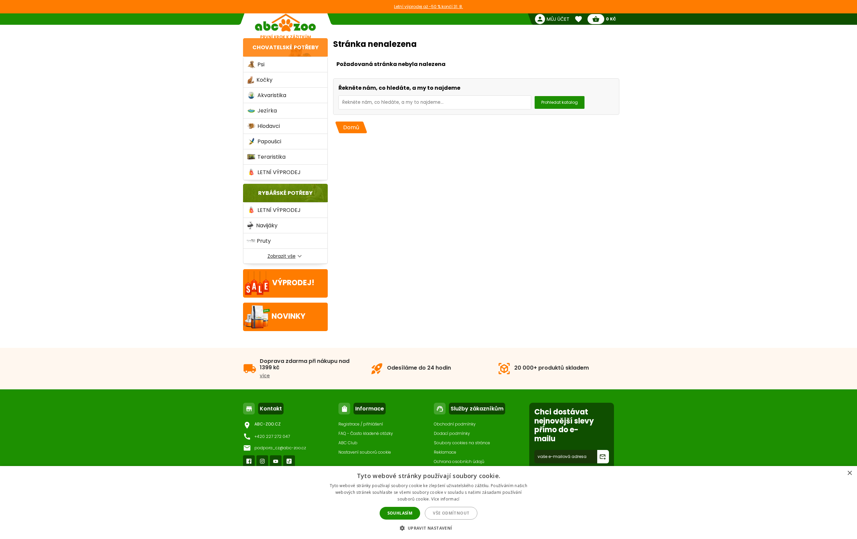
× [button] (849, 473)
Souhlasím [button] (400, 513)
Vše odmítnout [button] (451, 513)
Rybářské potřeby (285, 193)
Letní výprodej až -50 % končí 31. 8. (428, 6)
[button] (428, 528)
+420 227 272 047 (272, 436)
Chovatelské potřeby (285, 47)
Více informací (445, 499)
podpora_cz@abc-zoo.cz (280, 448)
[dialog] (428, 502)
